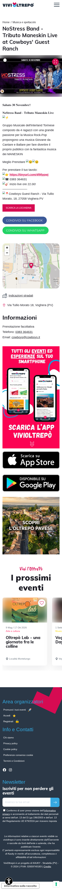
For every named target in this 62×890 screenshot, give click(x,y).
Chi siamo (8, 737)
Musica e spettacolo (24, 22)
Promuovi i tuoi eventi (14, 709)
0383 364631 (24, 332)
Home (6, 22)
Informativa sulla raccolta (20, 886)
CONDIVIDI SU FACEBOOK (24, 220)
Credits (47, 866)
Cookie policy (10, 749)
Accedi (6, 715)
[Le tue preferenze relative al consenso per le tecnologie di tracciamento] (56, 884)
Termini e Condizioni (13, 761)
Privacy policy (10, 743)
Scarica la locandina (18, 208)
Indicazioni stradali (21, 295)
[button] (31, 266)
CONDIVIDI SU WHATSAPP (25, 230)
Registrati (8, 721)
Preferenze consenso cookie (18, 755)
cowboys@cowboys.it (26, 337)
